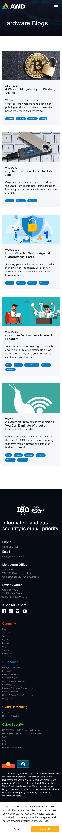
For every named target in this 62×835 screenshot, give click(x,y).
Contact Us (7, 653)
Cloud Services (8, 712)
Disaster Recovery (10, 691)
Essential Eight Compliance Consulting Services (22, 733)
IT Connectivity (8, 685)
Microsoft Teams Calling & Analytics (17, 695)
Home (4, 629)
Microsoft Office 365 (11, 716)
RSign (4, 740)
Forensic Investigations (12, 747)
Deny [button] (16, 829)
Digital (5, 639)
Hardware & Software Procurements (17, 688)
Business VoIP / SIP (10, 678)
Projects (5, 643)
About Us (6, 632)
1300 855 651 (10, 546)
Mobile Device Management (14, 681)
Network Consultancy (11, 674)
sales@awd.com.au (13, 556)
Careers (5, 650)
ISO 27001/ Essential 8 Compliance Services (21, 730)
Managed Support (9, 698)
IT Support (6, 671)
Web (4, 636)
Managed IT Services (11, 667)
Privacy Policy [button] (41, 821)
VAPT (4, 737)
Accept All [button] (45, 829)
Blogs (4, 646)
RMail (4, 744)
